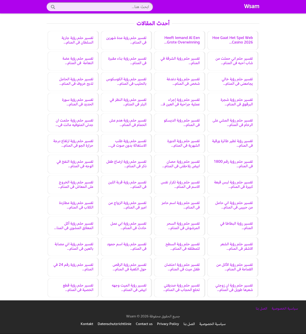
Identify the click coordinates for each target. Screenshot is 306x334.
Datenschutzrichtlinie (114, 324)
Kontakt (87, 324)
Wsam (251, 6)
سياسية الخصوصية (284, 308)
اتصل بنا (261, 308)
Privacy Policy (168, 324)
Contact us (144, 324)
